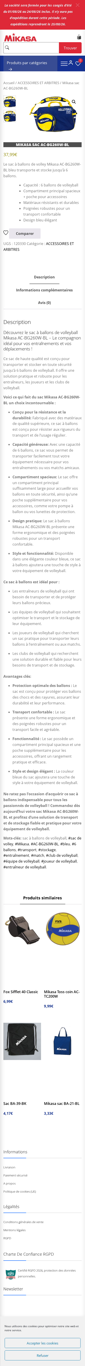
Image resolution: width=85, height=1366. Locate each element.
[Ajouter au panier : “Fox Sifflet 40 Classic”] (10, 984)
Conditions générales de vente (23, 1222)
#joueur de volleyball (59, 861)
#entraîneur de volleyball (24, 867)
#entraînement (16, 855)
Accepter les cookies (42, 1343)
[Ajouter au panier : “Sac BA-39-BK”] (10, 1096)
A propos (9, 1183)
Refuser (43, 1355)
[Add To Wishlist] (6, 233)
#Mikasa (22, 843)
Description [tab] (44, 277)
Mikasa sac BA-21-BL (62, 1103)
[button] (77, 5)
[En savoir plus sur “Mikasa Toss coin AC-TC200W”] (51, 984)
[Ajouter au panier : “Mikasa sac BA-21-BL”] (51, 1096)
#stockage (47, 849)
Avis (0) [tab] (44, 302)
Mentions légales (14, 1230)
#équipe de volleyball (21, 861)
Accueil (9, 83)
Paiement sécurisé (15, 1175)
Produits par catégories (27, 62)
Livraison (9, 1167)
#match (37, 855)
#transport (27, 849)
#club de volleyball (62, 855)
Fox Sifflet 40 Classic (20, 991)
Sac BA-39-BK (14, 1103)
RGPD (7, 1238)
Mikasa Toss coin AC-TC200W (62, 994)
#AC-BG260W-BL (44, 843)
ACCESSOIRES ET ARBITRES (38, 83)
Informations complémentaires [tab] (44, 290)
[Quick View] (27, 984)
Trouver (70, 48)
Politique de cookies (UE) (19, 1191)
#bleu (65, 843)
